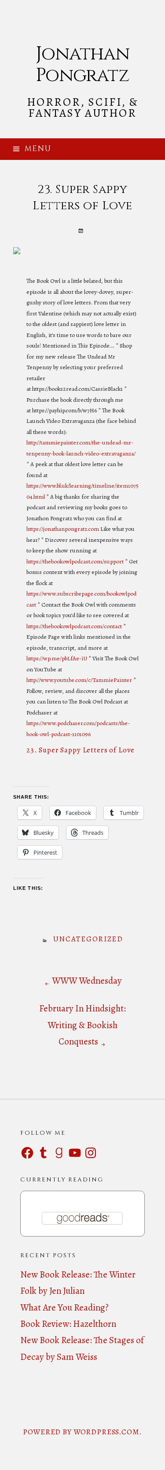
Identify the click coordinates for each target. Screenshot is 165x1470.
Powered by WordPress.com (81, 1432)
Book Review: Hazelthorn (68, 1324)
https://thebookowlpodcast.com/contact (74, 626)
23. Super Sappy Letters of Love (80, 750)
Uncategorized (88, 939)
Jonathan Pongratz (82, 64)
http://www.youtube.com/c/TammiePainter (79, 680)
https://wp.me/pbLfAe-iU (56, 658)
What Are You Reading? (64, 1307)
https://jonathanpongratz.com (62, 529)
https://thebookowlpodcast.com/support (75, 561)
